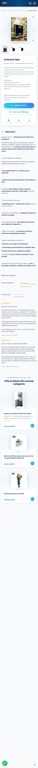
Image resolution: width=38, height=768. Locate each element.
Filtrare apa (12, 10)
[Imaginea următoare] (33, 29)
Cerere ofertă (20, 105)
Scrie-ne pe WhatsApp (20, 112)
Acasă (5, 10)
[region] (19, 29)
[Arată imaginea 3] (22, 49)
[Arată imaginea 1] (5, 49)
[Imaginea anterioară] (5, 29)
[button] (4, 763)
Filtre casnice (22, 10)
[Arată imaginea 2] (13, 49)
